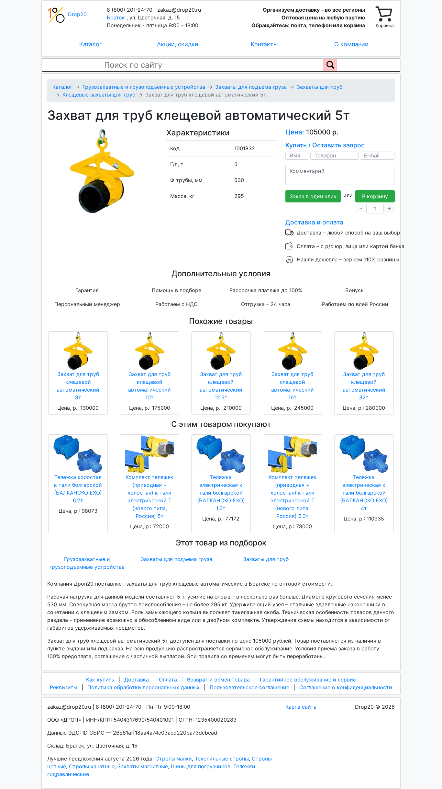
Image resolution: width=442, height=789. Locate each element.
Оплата (168, 679)
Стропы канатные (92, 766)
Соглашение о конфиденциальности (345, 687)
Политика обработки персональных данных (143, 687)
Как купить (100, 679)
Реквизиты (63, 687)
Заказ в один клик (313, 196)
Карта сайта (300, 706)
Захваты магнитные (142, 766)
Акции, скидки (177, 44)
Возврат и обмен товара (218, 679)
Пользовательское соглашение (249, 687)
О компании (351, 44)
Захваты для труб (266, 559)
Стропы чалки (173, 758)
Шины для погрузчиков (200, 766)
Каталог (90, 44)
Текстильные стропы (222, 758)
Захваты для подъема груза (176, 559)
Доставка (136, 679)
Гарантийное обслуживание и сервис (308, 679)
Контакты (264, 44)
